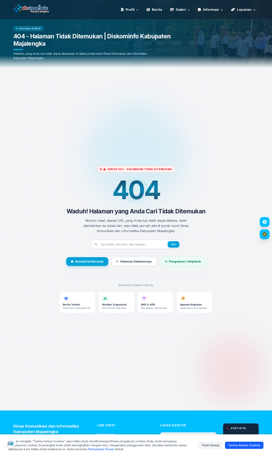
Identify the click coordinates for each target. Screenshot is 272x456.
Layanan (244, 10)
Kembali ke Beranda (89, 261)
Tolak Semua (210, 445)
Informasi (211, 10)
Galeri (181, 10)
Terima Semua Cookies (244, 445)
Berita (156, 10)
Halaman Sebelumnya (136, 261)
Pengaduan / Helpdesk (185, 261)
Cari (173, 244)
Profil (130, 10)
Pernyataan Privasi (101, 449)
